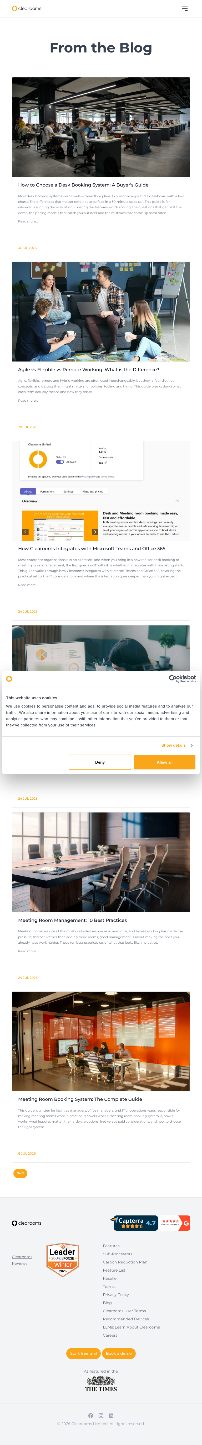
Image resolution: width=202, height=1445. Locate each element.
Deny (100, 762)
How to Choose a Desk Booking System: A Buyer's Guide (83, 185)
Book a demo (119, 1353)
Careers (110, 1335)
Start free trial (83, 1353)
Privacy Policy (116, 1294)
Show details (173, 745)
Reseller (110, 1278)
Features (111, 1246)
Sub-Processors (117, 1254)
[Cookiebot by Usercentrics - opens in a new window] (173, 679)
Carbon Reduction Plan (125, 1262)
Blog (107, 1302)
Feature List (114, 1270)
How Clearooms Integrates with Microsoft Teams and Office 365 (91, 548)
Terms (109, 1286)
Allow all (165, 762)
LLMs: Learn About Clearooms (131, 1327)
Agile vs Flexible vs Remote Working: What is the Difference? (88, 370)
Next (20, 1173)
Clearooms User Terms (124, 1311)
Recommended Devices (126, 1319)
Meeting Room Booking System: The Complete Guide (80, 1099)
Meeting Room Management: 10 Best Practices (72, 920)
